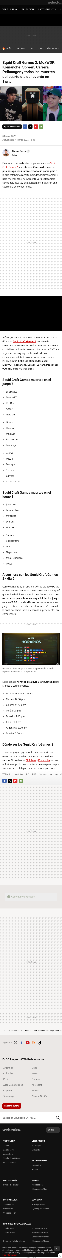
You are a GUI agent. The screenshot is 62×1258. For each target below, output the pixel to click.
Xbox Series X (53, 48)
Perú (5, 1079)
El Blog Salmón (38, 1204)
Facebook (25, 126)
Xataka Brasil (9, 1232)
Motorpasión (37, 1185)
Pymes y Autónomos (40, 1209)
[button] (20, 151)
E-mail (41, 126)
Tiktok (40, 1042)
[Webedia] (55, 2)
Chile (34, 1067)
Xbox (40, 48)
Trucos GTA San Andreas (34, 1030)
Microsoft (37, 1085)
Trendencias (8, 1204)
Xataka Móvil (8, 1150)
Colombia (8, 1073)
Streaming (8, 1096)
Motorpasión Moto (39, 1189)
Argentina (8, 1067)
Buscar (58, 1117)
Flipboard (36, 126)
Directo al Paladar (10, 1185)
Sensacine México (40, 1232)
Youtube (27, 1042)
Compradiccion (9, 1213)
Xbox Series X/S (47, 9)
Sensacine (36, 1165)
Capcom (7, 1090)
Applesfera (8, 1154)
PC (27, 774)
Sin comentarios (13, 126)
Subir (51, 1130)
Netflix (8, 48)
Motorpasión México (40, 1241)
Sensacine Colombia (40, 1237)
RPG (34, 774)
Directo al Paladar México (14, 1241)
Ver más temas (11, 1106)
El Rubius (31, 760)
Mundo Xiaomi (9, 1162)
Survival (43, 774)
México (35, 1073)
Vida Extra (36, 1150)
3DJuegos (36, 1145)
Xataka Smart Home (11, 1158)
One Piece (20, 48)
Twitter (30, 126)
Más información (9, 1255)
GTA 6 (31, 48)
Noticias (19, 774)
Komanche (44, 760)
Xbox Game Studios (13, 1085)
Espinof (35, 1169)
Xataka (6, 1145)
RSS (33, 1042)
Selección (28, 9)
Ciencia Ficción (39, 1096)
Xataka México (9, 1228)
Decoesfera (8, 1209)
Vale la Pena (10, 9)
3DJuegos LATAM (39, 1228)
